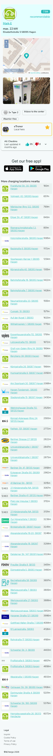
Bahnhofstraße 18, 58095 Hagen (26, 280)
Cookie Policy (10, 737)
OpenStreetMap (35, 73)
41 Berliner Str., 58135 (21, 483)
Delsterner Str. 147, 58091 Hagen (26, 554)
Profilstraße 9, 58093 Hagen (24, 660)
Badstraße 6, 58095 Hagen (24, 248)
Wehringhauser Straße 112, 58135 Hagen (23, 409)
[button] (26, 144)
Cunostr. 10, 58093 (20, 311)
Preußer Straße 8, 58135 (22, 564)
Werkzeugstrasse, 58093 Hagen (26, 610)
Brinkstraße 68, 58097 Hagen (25, 526)
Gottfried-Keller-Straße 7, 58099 (26, 622)
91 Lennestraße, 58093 (22, 629)
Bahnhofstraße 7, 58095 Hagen (26, 290)
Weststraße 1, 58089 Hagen (24, 676)
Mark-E (7, 23)
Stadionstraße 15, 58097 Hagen (26, 397)
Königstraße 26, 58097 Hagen (25, 366)
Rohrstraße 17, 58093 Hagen (24, 639)
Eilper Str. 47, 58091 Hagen (24, 217)
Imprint (7, 734)
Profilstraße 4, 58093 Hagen (24, 666)
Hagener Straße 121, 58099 (24, 615)
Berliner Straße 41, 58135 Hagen (26, 495)
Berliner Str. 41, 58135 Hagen (25, 467)
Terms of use (9, 741)
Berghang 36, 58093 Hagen (24, 356)
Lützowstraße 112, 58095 (23, 342)
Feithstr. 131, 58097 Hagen (23, 428)
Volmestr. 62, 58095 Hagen (24, 196)
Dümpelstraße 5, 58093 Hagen (26, 569)
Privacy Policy (10, 744)
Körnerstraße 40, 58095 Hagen (26, 269)
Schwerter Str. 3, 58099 (22, 650)
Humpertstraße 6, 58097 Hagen (26, 373)
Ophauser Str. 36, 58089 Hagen (26, 687)
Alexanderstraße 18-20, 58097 (26, 533)
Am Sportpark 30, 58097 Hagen (26, 383)
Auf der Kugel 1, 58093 (21, 317)
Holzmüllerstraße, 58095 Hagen (26, 238)
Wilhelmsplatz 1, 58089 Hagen (26, 324)
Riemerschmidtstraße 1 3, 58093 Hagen (23, 229)
